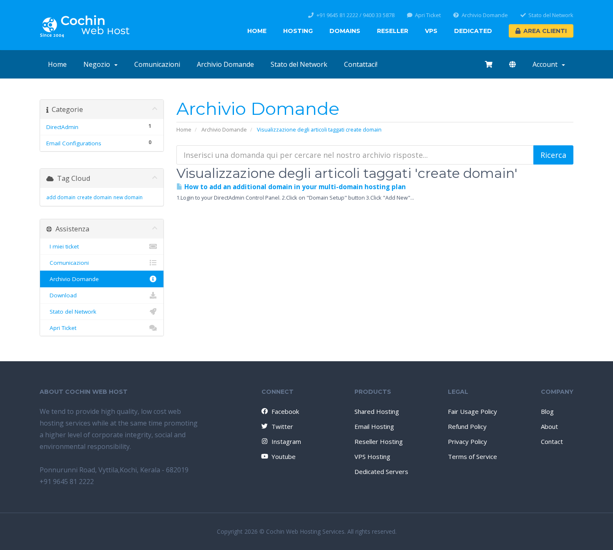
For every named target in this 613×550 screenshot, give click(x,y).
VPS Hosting (372, 456)
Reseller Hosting (378, 441)
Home (256, 31)
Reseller (392, 31)
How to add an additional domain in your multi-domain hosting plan (294, 186)
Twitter (282, 426)
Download (61, 295)
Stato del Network (550, 15)
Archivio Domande (485, 15)
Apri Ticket (428, 15)
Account (547, 64)
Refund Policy (467, 426)
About (549, 426)
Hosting (298, 31)
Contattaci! (360, 64)
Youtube (283, 456)
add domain (60, 197)
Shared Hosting (376, 411)
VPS (431, 31)
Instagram (286, 441)
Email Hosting (374, 426)
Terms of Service (472, 456)
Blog (547, 411)
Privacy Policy (467, 441)
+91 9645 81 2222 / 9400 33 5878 (355, 15)
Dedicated (473, 31)
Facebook (285, 411)
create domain (94, 197)
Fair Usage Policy (472, 411)
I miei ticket (62, 246)
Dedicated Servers (381, 471)
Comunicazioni (157, 64)
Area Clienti (545, 31)
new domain (128, 197)
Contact (552, 441)
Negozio (98, 64)
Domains (344, 31)
